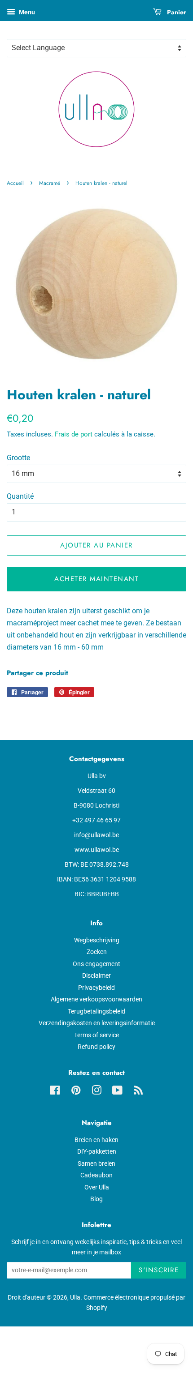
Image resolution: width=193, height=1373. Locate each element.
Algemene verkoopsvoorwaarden (96, 999)
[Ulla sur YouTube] (117, 1091)
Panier (175, 12)
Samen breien (96, 1163)
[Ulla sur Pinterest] (76, 1091)
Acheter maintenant (96, 579)
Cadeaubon (96, 1175)
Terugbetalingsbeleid (96, 1011)
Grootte (18, 457)
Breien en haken (96, 1139)
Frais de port (73, 434)
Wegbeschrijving (96, 940)
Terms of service (96, 1035)
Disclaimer (96, 975)
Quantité (20, 496)
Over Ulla (96, 1187)
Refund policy (96, 1046)
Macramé (49, 183)
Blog (96, 1198)
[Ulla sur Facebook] (55, 1091)
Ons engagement (96, 963)
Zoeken (97, 951)
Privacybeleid (96, 987)
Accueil (15, 183)
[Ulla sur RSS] (138, 1091)
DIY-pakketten (96, 1151)
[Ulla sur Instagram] (96, 1091)
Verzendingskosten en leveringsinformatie (97, 1023)
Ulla (75, 1297)
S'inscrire (159, 1270)
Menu (26, 12)
